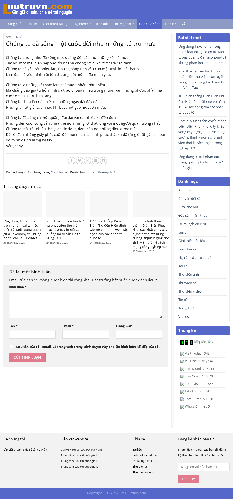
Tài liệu (184, 266)
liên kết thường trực (101, 172)
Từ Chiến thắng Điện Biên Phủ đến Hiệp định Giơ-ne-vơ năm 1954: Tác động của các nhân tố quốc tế (109, 229)
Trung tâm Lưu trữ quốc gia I (79, 455)
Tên (13, 326)
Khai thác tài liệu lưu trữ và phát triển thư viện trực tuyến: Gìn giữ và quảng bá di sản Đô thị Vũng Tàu (65, 229)
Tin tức (32, 24)
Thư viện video (190, 291)
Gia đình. (185, 232)
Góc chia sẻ (148, 24)
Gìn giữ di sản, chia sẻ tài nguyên (25, 450)
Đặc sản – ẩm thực (192, 215)
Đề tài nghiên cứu (192, 223)
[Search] (183, 23)
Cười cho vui (188, 207)
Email (68, 326)
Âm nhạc (185, 190)
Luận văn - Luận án (145, 455)
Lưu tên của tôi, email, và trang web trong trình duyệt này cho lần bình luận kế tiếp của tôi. (88, 347)
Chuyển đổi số (189, 198)
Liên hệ (170, 24)
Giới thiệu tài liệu (56, 24)
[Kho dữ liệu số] (41, 9)
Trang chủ (14, 24)
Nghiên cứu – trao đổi (91, 24)
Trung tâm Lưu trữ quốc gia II (79, 461)
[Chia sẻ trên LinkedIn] (103, 160)
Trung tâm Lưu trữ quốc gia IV (79, 466)
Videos (183, 316)
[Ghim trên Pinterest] (95, 160)
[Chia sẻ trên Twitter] (79, 160)
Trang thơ (185, 308)
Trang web (124, 326)
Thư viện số (122, 24)
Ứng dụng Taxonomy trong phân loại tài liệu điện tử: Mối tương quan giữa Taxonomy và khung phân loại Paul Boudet (22, 229)
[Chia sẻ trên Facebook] (71, 160)
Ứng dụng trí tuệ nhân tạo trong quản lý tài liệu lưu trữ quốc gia (200, 162)
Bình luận (18, 287)
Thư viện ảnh (188, 274)
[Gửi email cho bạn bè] (87, 160)
